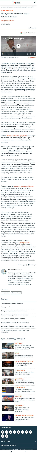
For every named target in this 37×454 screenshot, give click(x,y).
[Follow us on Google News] (18, 432)
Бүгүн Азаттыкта (20, 370)
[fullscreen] (34, 54)
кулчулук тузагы (24, 243)
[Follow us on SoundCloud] (22, 432)
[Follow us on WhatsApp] (30, 432)
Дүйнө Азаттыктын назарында (24, 362)
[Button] (32, 28)
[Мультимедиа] (11, 452)
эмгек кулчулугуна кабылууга (24, 186)
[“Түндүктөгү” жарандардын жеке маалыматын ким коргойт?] (8, 390)
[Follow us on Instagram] (26, 432)
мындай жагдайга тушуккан (17, 136)
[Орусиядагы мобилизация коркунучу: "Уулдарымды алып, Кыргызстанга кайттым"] (8, 346)
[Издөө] (25, 452)
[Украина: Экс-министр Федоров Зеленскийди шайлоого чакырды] (8, 417)
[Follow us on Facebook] (2, 432)
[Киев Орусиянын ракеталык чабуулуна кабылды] (8, 364)
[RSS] (2, 436)
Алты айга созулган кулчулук (13, 39)
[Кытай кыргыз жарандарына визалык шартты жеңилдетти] (8, 355)
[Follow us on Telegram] (14, 432)
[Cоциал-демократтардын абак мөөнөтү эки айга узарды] (8, 372)
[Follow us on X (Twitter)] (6, 432)
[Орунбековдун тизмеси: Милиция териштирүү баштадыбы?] (8, 408)
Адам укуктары (7, 10)
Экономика (18, 396)
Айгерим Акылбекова (7, 20)
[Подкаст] (6, 436)
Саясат (17, 353)
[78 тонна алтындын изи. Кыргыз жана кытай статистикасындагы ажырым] (8, 398)
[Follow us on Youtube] (10, 432)
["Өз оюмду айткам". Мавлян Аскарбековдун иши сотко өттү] (8, 381)
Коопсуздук (18, 343)
